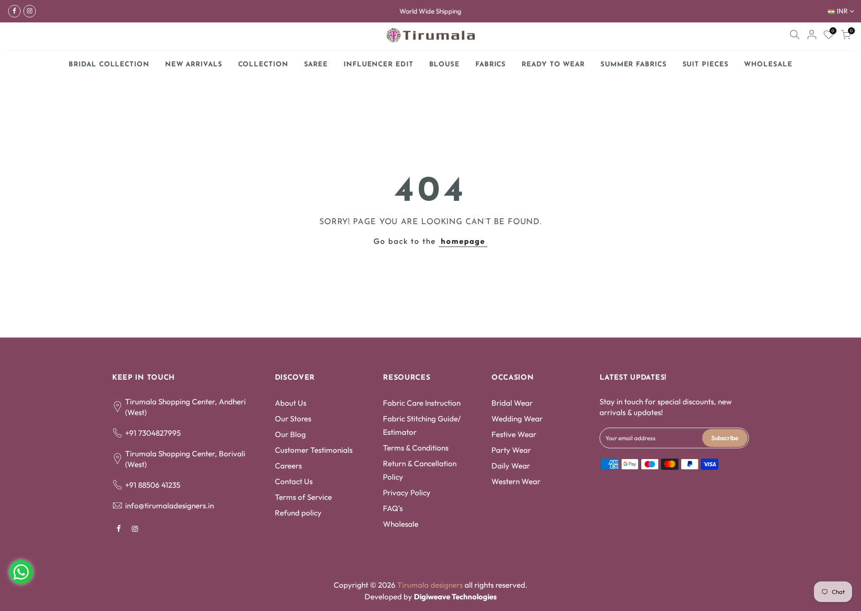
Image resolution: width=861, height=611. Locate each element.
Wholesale (400, 524)
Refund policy (298, 512)
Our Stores (293, 418)
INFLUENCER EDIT (378, 64)
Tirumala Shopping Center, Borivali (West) (185, 459)
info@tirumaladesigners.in (169, 505)
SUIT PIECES (706, 64)
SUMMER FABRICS (637, 62)
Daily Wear (510, 465)
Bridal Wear (512, 402)
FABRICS (490, 64)
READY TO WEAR (553, 64)
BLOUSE (444, 64)
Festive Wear (513, 434)
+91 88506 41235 (152, 485)
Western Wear (515, 481)
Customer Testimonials (313, 450)
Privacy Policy (406, 492)
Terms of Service (303, 497)
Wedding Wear (517, 418)
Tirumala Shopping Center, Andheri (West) (185, 407)
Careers (288, 465)
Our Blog (290, 434)
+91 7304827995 (153, 433)
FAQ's (393, 508)
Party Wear (511, 450)
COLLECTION (263, 64)
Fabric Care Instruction (422, 402)
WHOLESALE (768, 64)
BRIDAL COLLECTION (109, 64)
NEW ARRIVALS (193, 64)
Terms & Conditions (415, 447)
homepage (463, 241)
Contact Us (294, 481)
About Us (290, 402)
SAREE (316, 64)
